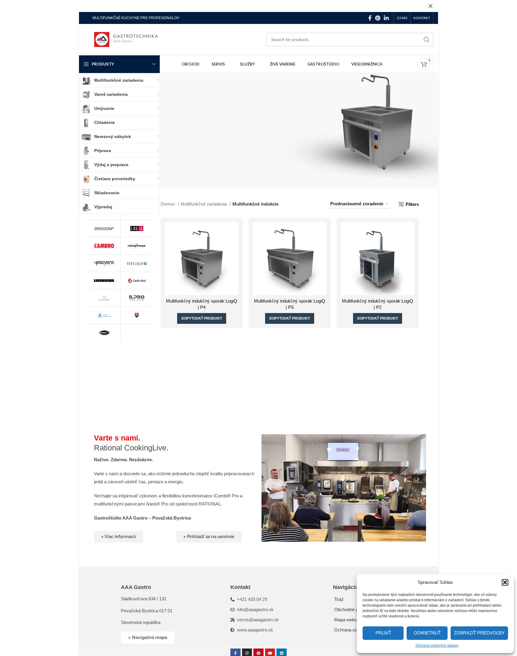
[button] (505, 582)
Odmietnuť (427, 632)
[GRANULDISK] (104, 228)
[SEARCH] (427, 39)
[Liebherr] (104, 280)
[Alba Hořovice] (104, 315)
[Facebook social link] (370, 17)
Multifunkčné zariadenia (204, 203)
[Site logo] (129, 39)
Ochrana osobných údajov (437, 645)
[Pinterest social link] (377, 17)
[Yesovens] (104, 263)
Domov (168, 203)
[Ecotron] (104, 297)
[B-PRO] (137, 297)
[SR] (137, 315)
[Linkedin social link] (386, 17)
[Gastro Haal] (137, 280)
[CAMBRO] (104, 245)
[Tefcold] (137, 263)
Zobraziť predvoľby (479, 632)
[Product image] (201, 258)
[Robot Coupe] (137, 245)
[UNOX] (104, 332)
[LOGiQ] (137, 228)
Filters (412, 204)
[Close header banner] (430, 6)
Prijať (383, 632)
